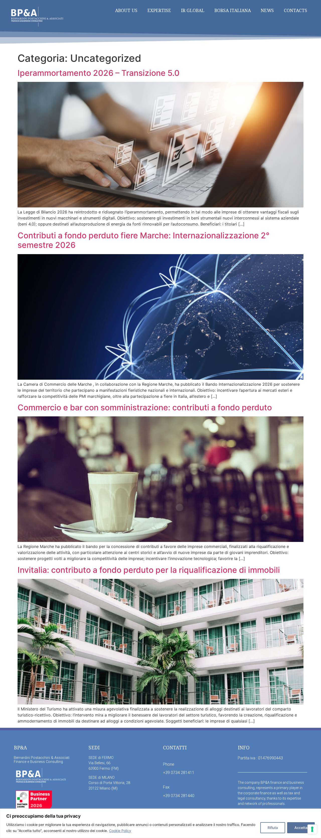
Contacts (295, 10)
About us (126, 10)
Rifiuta (273, 827)
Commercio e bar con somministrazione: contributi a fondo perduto (145, 407)
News (267, 10)
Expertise (159, 10)
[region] (160, 823)
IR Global (192, 10)
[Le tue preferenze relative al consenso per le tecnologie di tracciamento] (312, 829)
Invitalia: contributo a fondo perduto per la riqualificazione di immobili (149, 570)
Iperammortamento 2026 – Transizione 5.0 (99, 73)
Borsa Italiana (232, 10)
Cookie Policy (120, 830)
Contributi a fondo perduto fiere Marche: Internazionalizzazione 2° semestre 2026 (144, 240)
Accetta (300, 827)
